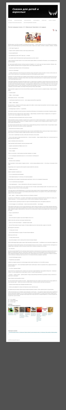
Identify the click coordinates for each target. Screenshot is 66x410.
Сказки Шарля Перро (27, 20)
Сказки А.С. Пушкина (52, 20)
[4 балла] (11, 304)
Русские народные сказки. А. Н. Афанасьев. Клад (10, 313)
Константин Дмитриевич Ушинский (30, 22)
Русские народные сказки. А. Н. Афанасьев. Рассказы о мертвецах (27, 314)
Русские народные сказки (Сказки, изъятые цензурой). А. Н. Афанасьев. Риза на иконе (22, 315)
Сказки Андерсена (36, 20)
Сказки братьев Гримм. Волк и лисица (16, 313)
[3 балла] (10, 304)
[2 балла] (9, 304)
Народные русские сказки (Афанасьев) (15, 22)
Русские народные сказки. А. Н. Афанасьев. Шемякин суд (44, 314)
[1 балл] (8, 304)
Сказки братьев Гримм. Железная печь (50, 313)
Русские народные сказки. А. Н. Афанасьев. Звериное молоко (33, 314)
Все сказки (10, 20)
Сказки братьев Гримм (18, 20)
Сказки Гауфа (44, 20)
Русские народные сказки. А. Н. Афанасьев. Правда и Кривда (19, 332)
